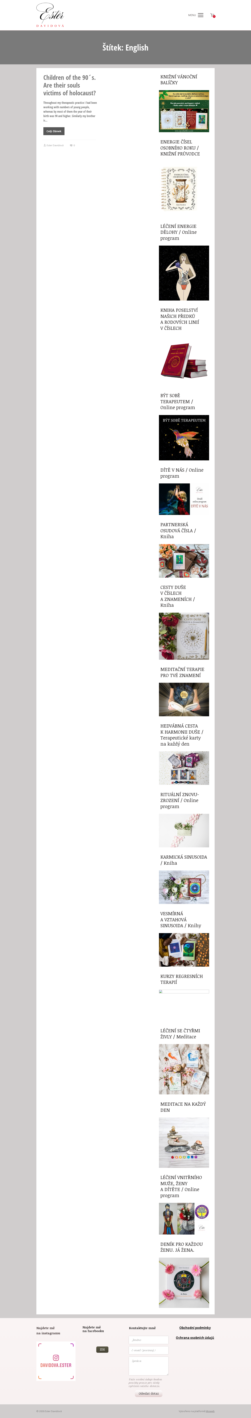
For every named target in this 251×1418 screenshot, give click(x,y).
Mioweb (210, 1411)
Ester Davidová (55, 145)
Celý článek (53, 131)
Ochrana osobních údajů (195, 1338)
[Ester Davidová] (50, 15)
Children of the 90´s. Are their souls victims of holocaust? (69, 85)
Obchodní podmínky (195, 1328)
